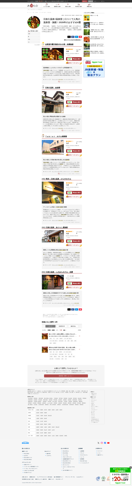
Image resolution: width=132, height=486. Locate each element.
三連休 (51, 356)
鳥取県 (37, 429)
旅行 (62, 358)
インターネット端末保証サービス (31, 466)
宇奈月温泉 (60, 401)
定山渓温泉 (30, 398)
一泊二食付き (57, 358)
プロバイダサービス (67, 457)
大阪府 (45, 427)
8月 (68, 354)
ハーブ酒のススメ (94, 422)
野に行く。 (93, 412)
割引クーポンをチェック (75, 63)
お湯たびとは (93, 393)
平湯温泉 (70, 401)
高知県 (49, 432)
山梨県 (37, 418)
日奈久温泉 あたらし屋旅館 (57, 227)
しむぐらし (49, 455)
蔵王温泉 (75, 398)
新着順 (49, 330)
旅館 (72, 340)
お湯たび (93, 404)
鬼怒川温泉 (45, 399)
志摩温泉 (59, 404)
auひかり (26, 455)
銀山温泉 (79, 398)
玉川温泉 (35, 404)
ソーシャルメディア (84, 463)
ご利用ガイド (93, 394)
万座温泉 (35, 399)
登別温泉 (35, 398)
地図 (69, 55)
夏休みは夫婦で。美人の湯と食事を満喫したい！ (64, 79)
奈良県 (53, 427)
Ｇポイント (93, 398)
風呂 (74, 356)
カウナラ (93, 414)
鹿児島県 (61, 435)
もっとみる (37, 44)
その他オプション (28, 472)
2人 (29, 42)
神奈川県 (50, 415)
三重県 (49, 424)
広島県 (49, 429)
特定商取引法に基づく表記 (28, 479)
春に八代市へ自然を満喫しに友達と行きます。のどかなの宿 (66, 171)
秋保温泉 (65, 398)
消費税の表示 (32, 477)
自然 (50, 343)
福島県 (61, 409)
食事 (75, 340)
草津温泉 (84, 398)
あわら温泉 (54, 401)
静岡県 (37, 424)
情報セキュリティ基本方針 (41, 479)
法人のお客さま (65, 448)
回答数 (53, 330)
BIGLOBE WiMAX (28, 459)
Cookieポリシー (80, 477)
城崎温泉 (80, 401)
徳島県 (37, 432)
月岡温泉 (65, 399)
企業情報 (80, 448)
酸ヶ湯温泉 (30, 404)
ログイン (103, 1)
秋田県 (53, 409)
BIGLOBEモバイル (28, 457)
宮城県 (49, 409)
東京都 (45, 415)
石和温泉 (69, 399)
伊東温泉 (80, 399)
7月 (65, 354)
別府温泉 (74, 402)
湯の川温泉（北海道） (48, 398)
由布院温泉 (71, 404)
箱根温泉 (47, 404)
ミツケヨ (93, 416)
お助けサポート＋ (28, 464)
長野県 (41, 418)
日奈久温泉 (61, 340)
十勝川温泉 (40, 398)
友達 (29, 39)
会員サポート (100, 455)
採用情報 (82, 459)
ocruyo (92, 403)
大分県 (53, 435)
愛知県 (45, 424)
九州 (57, 338)
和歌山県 (57, 427)
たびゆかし (93, 417)
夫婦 (29, 33)
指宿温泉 (81, 404)
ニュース (82, 457)
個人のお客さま (26, 448)
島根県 (41, 429)
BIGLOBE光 (26, 453)
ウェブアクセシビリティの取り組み (44, 477)
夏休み (55, 356)
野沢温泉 (55, 399)
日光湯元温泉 (41, 404)
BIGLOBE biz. (66, 451)
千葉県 (41, 415)
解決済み (73, 326)
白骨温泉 (60, 399)
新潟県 (45, 418)
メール (98, 453)
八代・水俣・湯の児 (68, 338)
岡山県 (45, 429)
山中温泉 (49, 401)
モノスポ (93, 411)
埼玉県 (37, 415)
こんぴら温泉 (49, 402)
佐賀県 (41, 435)
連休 (59, 356)
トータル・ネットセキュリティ (30, 468)
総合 (64, 330)
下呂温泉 (65, 401)
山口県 (53, 429)
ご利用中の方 (98, 448)
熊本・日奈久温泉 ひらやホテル (58, 179)
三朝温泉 (55, 402)
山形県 (57, 409)
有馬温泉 (30, 402)
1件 (72, 276)
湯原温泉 (69, 402)
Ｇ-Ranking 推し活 (94, 419)
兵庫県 (49, 427)
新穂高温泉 (75, 401)
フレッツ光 (65, 455)
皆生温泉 (65, 402)
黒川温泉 (79, 402)
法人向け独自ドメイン (67, 470)
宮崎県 (57, 435)
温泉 (68, 340)
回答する (84, 1)
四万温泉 (40, 399)
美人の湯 (51, 358)
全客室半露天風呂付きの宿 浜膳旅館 (59, 44)
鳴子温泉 (60, 398)
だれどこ (93, 401)
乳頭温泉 (56, 398)
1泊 (65, 358)
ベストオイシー (94, 409)
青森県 (41, 409)
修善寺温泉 (30, 401)
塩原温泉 (50, 399)
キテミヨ (93, 408)
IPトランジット (66, 465)
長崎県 (45, 435)
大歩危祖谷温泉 (65, 404)
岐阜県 (41, 424)
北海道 (37, 409)
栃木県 (37, 412)
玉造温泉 (60, 402)
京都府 (41, 427)
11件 (77, 94)
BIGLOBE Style (83, 461)
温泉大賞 (48, 453)
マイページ (97, 1)
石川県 (41, 421)
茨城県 (45, 412)
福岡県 (37, 435)
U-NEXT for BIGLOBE (29, 470)
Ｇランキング (93, 400)
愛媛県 (45, 432)
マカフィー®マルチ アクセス (69, 467)
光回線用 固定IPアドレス (68, 459)
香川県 (41, 432)
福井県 (45, 421)
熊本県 (61, 338)
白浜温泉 (34, 402)
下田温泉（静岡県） (38, 401)
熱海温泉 (77, 404)
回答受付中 (62, 326)
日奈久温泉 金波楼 (52, 87)
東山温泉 (70, 398)
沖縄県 (65, 435)
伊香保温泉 (30, 399)
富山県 (37, 421)
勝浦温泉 (39, 402)
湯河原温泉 (75, 399)
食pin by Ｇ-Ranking (95, 420)
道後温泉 (44, 402)
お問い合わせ (25, 477)
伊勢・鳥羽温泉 (53, 404)
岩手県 (45, 409)
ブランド (82, 453)
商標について (51, 479)
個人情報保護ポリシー (59, 477)
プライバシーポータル (70, 477)
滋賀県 (37, 427)
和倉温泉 (44, 401)
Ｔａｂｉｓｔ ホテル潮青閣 (56, 136)
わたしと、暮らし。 (95, 406)
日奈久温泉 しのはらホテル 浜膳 (59, 272)
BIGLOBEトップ (59, 479)
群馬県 (41, 412)
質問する (90, 1)
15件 (77, 51)
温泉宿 (54, 343)
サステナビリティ (84, 455)
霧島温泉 (84, 402)
